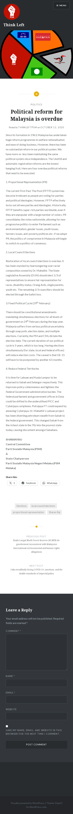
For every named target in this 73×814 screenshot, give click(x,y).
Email (10, 692)
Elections (22, 505)
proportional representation (28, 512)
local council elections (43, 505)
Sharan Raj (54, 512)
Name (10, 676)
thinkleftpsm (27, 127)
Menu (62, 5)
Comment (13, 631)
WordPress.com (37, 806)
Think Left (13, 24)
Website (11, 709)
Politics (36, 104)
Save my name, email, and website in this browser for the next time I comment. (34, 732)
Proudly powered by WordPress (27, 803)
